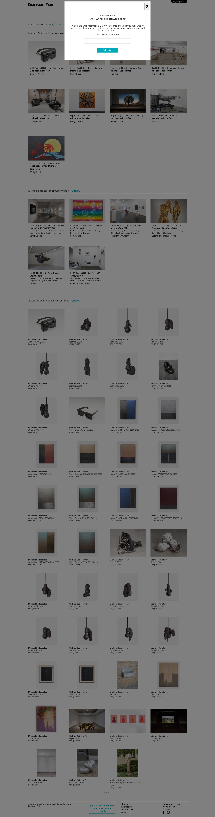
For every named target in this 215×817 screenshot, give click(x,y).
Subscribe (107, 50)
